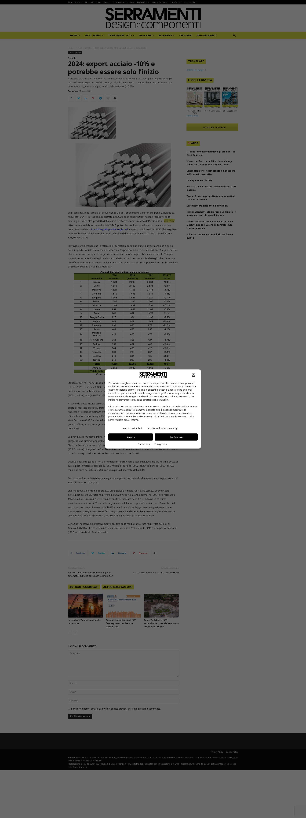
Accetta (131, 437)
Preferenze (176, 437)
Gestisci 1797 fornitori (132, 428)
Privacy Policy (161, 444)
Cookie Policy (144, 444)
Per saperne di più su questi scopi (162, 428)
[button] (193, 375)
